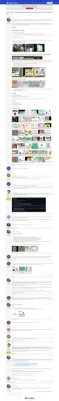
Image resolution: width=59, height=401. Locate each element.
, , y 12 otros (19, 164)
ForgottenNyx (9, 227)
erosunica (8, 22)
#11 (52, 278)
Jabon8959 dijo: (14, 192)
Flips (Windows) (37, 35)
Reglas (14, 0)
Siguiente (9, 16)
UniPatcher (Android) (49, 35)
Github (21, 95)
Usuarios (10, 0)
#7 (52, 223)
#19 (52, 376)
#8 (52, 230)
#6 (52, 215)
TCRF (17, 21)
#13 (52, 303)
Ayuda (12, 0)
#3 (52, 173)
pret (17, 106)
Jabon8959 (8, 186)
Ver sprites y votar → (29, 8)
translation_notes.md (30, 96)
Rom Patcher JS (21, 35)
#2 (52, 166)
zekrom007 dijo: (14, 280)
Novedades (7, 0)
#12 (52, 296)
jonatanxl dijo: (14, 358)
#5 (52, 190)
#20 (52, 384)
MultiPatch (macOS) (42, 35)
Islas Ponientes (25, 90)
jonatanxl (8, 219)
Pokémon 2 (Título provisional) (21, 42)
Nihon (22, 90)
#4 (52, 182)
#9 (52, 255)
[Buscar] (46, 1)
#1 (52, 18)
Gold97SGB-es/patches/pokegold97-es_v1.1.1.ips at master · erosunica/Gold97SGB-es (26, 363)
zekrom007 (8, 259)
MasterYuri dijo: (14, 184)
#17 (52, 343)
